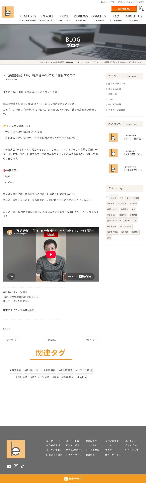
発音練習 (133, 203)
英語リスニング (131, 220)
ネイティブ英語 (125, 226)
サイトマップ (132, 450)
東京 (133, 209)
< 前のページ (11, 340)
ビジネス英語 (114, 89)
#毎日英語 (21, 377)
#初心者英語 (65, 370)
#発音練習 (49, 370)
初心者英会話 (114, 104)
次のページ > (91, 340)
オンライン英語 (133, 198)
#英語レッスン (33, 370)
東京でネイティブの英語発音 (19, 310)
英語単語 (134, 232)
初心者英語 (122, 203)
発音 (121, 198)
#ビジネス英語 (84, 370)
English (113, 198)
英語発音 (6, 329)
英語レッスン (112, 209)
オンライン (111, 215)
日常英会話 (111, 226)
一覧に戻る (51, 340)
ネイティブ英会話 (116, 110)
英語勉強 (133, 215)
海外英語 (124, 232)
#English (81, 377)
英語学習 (122, 215)
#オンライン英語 (40, 377)
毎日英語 (110, 203)
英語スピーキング (114, 220)
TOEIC (111, 99)
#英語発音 (68, 377)
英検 (109, 237)
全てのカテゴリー (117, 84)
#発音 (55, 377)
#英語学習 (15, 370)
